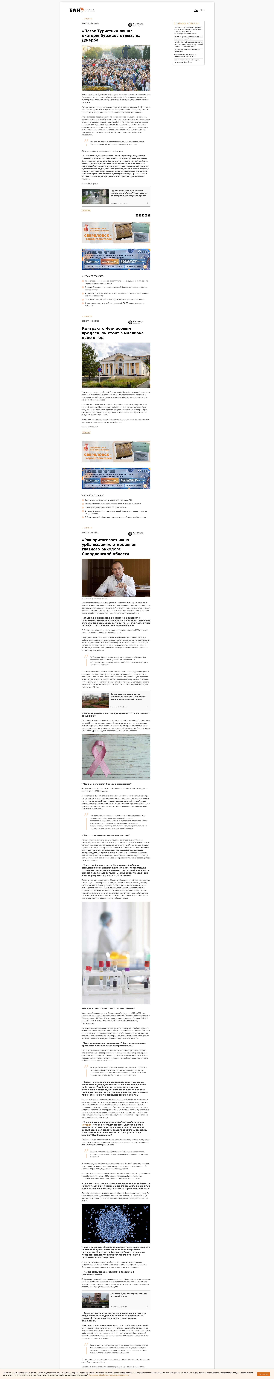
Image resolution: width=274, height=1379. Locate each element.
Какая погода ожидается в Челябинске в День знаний (185, 56)
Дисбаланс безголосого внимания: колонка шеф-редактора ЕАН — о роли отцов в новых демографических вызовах (188, 30)
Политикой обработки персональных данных (109, 1375)
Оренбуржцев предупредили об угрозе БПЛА (106, 507)
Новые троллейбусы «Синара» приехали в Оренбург (186, 61)
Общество (86, 210)
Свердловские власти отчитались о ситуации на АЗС (108, 500)
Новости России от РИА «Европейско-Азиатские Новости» (77, 10)
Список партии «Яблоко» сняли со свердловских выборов (188, 38)
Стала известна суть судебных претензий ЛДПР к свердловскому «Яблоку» (114, 304)
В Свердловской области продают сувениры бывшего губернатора (115, 517)
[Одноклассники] (140, 215)
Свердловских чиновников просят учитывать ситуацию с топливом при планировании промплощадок (117, 282)
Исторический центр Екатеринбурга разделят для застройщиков (114, 299)
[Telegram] (143, 215)
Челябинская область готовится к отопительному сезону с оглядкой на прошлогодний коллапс (188, 44)
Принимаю (263, 1374)
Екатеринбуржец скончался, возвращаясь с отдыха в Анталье (113, 504)
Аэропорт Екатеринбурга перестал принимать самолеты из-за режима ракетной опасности (116, 295)
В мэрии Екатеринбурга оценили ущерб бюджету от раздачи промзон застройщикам (116, 288)
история (86, 1125)
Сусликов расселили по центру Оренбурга (187, 50)
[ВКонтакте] (137, 215)
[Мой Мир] (146, 215)
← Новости (87, 19)
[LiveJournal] (149, 215)
